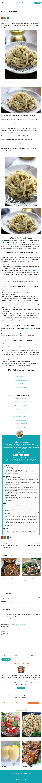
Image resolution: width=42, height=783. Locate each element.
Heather (22, 462)
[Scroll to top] (39, 779)
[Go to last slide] (3, 570)
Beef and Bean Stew (8, 578)
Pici (2, 240)
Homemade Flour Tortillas (34, 544)
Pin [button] (21, 455)
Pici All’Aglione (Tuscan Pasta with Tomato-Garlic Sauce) (9, 545)
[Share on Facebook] (8, 18)
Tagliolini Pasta (6, 350)
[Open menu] (2, 3)
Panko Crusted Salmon (21, 420)
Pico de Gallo (4, 738)
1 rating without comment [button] (21, 624)
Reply (38, 597)
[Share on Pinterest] (2, 18)
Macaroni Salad (25, 738)
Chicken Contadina (21, 387)
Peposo (21, 383)
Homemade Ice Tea (30, 130)
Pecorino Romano (29, 328)
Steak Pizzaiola (20, 390)
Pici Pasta (10, 467)
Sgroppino (4, 766)
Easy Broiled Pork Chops (21, 409)
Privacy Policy (27, 773)
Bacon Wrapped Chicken (21, 405)
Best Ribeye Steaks (21, 398)
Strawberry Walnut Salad (21, 423)
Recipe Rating (4, 631)
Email (17, 655)
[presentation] (10, 567)
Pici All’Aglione (21, 372)
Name (3, 655)
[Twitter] (19, 779)
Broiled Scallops (21, 412)
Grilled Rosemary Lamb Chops (21, 401)
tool (6, 277)
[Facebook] (16, 779)
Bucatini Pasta (6, 363)
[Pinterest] (23, 779)
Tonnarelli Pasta (7, 357)
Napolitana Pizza (21, 376)
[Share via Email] (5, 18)
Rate (27, 455)
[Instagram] (21, 779)
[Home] (1, 8)
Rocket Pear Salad (20, 427)
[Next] (39, 570)
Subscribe (33, 703)
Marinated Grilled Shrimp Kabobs (21, 416)
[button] (18, 451)
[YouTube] (26, 779)
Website (31, 655)
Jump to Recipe (5, 20)
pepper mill (29, 270)
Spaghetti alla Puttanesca (21, 380)
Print (16, 455)
